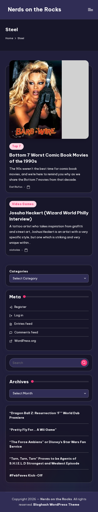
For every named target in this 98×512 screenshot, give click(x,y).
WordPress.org (25, 341)
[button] (84, 363)
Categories (18, 271)
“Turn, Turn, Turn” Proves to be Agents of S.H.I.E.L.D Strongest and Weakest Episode (44, 460)
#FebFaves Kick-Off (26, 475)
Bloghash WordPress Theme (56, 504)
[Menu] (90, 9)
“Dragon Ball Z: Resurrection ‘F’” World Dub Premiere (44, 415)
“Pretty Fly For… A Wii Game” (33, 430)
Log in (18, 315)
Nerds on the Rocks (34, 9)
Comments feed (26, 332)
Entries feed (23, 324)
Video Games (23, 204)
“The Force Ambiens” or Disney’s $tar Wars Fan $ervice (47, 444)
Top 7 (16, 146)
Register (20, 307)
